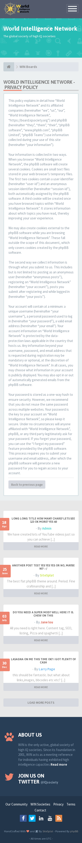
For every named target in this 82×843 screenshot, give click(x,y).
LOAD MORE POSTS (41, 702)
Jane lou (47, 622)
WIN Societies (40, 804)
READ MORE (41, 546)
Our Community (16, 804)
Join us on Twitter (38, 779)
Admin (46, 528)
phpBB (74, 831)
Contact (40, 810)
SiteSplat (47, 575)
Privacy (58, 804)
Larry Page (47, 669)
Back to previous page (27, 484)
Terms (71, 804)
